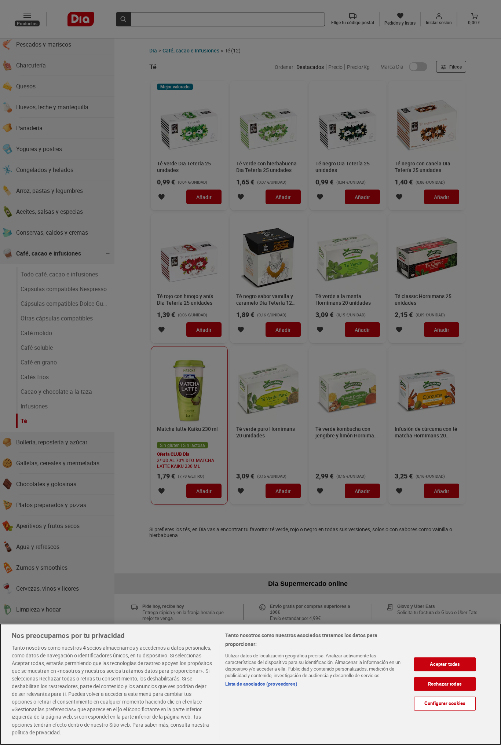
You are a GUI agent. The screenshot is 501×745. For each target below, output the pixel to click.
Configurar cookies (444, 703)
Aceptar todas (445, 664)
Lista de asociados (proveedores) (261, 683)
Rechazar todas (445, 683)
